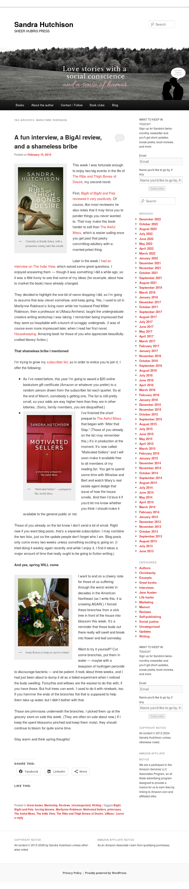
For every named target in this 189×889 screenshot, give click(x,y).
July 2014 (146, 487)
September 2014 (150, 478)
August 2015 (148, 424)
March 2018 (147, 292)
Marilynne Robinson (69, 809)
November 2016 (150, 356)
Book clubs (97, 105)
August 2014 (148, 482)
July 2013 (146, 546)
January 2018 (148, 297)
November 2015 (150, 409)
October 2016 (148, 360)
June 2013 (146, 551)
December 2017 (150, 302)
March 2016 (147, 390)
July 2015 (146, 429)
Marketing (50, 805)
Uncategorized (81, 805)
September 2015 (150, 419)
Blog (115, 105)
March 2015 (147, 448)
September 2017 (150, 311)
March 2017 (147, 341)
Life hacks (146, 597)
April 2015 (146, 443)
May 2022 (145, 243)
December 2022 (150, 219)
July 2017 (146, 321)
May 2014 (145, 497)
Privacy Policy (72, 873)
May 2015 (145, 439)
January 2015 (148, 458)
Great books (35, 805)
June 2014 (146, 492)
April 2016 (146, 385)
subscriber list (57, 361)
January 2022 (148, 258)
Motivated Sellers (94, 809)
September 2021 (150, 278)
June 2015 (146, 434)
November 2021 (150, 268)
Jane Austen (148, 592)
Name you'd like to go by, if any (155, 172)
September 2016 (150, 365)
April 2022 (146, 248)
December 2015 (150, 404)
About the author (42, 105)
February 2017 (149, 346)
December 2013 (150, 521)
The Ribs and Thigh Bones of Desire (79, 813)
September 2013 (150, 536)
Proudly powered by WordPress (106, 873)
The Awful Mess (109, 418)
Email (142, 155)
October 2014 (148, 473)
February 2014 (149, 512)
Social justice (149, 621)
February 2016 (149, 395)
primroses (114, 809)
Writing (96, 805)
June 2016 (146, 380)
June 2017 (146, 326)
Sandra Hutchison (43, 24)
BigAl (117, 805)
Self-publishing (150, 616)
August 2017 (148, 317)
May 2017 (145, 331)
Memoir (144, 607)
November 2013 (150, 526)
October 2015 (148, 414)
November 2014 (150, 468)
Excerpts (145, 577)
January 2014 (148, 517)
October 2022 (148, 224)
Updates (145, 631)
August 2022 (148, 229)
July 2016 (146, 375)
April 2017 (146, 336)
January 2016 (148, 399)
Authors (145, 568)
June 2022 (146, 239)
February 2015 (149, 453)
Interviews (146, 587)
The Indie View (45, 813)
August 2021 (148, 282)
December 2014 (150, 463)
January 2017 (148, 351)
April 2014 (146, 502)
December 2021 (150, 263)
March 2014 (147, 507)
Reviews (64, 805)
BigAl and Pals (23, 809)
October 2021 (148, 272)
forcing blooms (44, 809)
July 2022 (146, 233)
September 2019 (150, 287)
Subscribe (157, 188)
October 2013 (148, 531)
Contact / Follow (72, 105)
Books (20, 105)
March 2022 (147, 253)
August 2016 (148, 370)
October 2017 (148, 307)
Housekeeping (25, 333)
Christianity (147, 572)
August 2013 (148, 541)
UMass (109, 813)
